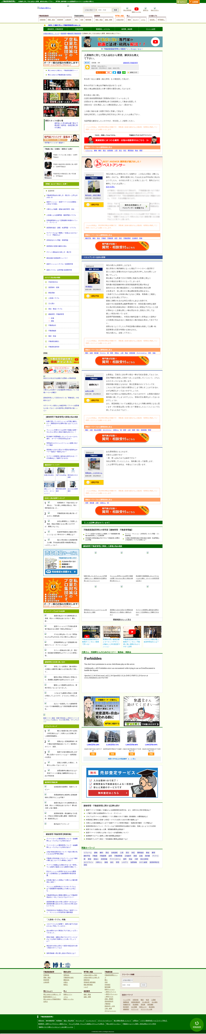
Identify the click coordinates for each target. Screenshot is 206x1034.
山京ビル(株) (89, 391)
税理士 (66, 984)
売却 (81, 20)
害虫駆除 (135, 1004)
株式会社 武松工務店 (93, 195)
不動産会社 (52, 325)
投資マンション (110, 989)
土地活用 (68, 20)
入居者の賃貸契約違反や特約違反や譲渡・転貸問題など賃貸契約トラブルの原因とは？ (142, 539)
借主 (137, 430)
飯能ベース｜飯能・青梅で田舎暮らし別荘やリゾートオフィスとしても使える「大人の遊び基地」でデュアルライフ (61, 719)
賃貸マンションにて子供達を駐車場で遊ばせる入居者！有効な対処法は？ (61, 627)
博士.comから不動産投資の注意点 (59, 75)
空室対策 (43, 20)
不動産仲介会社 (69, 977)
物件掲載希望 (50, 1020)
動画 (129, 20)
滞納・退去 (51, 20)
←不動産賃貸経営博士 (8, 1)
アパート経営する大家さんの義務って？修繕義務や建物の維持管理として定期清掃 (102, 534)
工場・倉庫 (108, 1008)
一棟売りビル (109, 996)
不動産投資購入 (53, 341)
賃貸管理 (60, 20)
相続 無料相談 (88, 984)
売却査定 (107, 984)
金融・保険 (108, 20)
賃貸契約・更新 (53, 287)
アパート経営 (150, 29)
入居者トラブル (53, 298)
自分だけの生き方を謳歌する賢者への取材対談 (59, 378)
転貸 (147, 1000)
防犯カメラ (143, 1007)
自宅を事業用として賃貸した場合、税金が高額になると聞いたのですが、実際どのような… (61, 523)
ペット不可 (126, 1000)
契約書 (96, 353)
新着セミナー (68, 994)
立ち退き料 (145, 1002)
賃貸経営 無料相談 (89, 982)
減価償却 (126, 1009)
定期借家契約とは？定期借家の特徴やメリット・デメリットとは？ (61, 643)
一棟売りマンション (111, 994)
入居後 (153, 1000)
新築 (140, 238)
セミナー (136, 20)
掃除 (52, 321)
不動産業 (110, 238)
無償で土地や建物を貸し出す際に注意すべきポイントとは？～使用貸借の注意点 (61, 754)
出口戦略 (134, 1007)
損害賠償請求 (135, 1002)
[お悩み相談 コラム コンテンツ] (90, 10)
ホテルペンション (110, 1011)
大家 (91, 430)
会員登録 (195, 2)
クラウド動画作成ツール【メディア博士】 (153, 1020)
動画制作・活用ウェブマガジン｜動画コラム (52, 1024)
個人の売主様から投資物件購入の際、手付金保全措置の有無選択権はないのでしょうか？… (61, 542)
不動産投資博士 (79, 16)
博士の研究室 (127, 10)
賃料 (149, 353)
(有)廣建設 (88, 286)
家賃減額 (150, 1004)
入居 (116, 150)
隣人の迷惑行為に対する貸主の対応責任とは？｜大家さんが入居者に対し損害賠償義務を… (61, 733)
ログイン (183, 2)
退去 (104, 150)
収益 (154, 353)
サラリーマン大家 (146, 1009)
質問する (145, 10)
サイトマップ (80, 1020)
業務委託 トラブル (103, 29)
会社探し (152, 20)
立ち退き (51, 303)
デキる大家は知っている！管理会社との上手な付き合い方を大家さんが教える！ (61, 635)
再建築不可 (126, 1004)
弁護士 (66, 982)
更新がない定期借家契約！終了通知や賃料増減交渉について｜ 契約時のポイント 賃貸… (61, 744)
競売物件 (126, 1007)
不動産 (103, 238)
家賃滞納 (51, 293)
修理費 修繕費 (126, 29)
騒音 (142, 1000)
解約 (99, 150)
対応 (124, 150)
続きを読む (110, 187)
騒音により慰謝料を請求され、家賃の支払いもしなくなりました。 (61, 686)
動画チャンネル (136, 12)
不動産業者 (127, 238)
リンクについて (91, 1020)
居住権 (143, 1004)
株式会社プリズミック (61, 824)
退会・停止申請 (69, 1020)
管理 (86, 503)
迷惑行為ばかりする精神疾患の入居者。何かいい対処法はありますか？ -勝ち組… (61, 618)
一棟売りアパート (110, 992)
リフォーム (89, 150)
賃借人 (117, 353)
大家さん (116, 430)
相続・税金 (99, 20)
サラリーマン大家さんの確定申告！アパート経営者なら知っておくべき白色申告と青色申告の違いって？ (61, 408)
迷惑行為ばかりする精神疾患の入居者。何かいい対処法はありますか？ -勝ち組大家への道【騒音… (61, 805)
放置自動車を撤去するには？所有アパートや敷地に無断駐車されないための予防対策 (61, 773)
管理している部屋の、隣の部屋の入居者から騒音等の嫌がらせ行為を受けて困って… (61, 669)
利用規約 (59, 1020)
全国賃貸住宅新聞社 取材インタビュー (61, 788)
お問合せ (136, 1020)
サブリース (134, 1009)
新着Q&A (87, 980)
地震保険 (134, 862)
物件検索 (88, 20)
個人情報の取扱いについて (122, 1020)
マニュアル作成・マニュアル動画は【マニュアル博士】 (87, 1024)
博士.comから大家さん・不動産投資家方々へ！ (63, 70)
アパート (103, 353)
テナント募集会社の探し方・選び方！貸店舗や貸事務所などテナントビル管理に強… (61, 652)
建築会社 (66, 980)
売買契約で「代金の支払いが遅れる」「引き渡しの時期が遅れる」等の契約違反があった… (61, 505)
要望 (140, 150)
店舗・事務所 (109, 999)
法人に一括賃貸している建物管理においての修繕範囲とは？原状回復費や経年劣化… (61, 706)
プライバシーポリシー (105, 1020)
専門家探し (161, 20)
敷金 (136, 150)
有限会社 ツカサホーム (93, 473)
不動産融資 (52, 331)
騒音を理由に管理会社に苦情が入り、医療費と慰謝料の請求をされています (61, 678)
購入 (76, 20)
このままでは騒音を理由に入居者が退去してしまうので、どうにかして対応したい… (61, 695)
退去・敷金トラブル (55, 309)
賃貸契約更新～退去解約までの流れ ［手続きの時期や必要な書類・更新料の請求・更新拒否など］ (61, 816)
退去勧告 (152, 1007)
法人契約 (154, 1002)
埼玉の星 (101, 66)
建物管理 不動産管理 (55, 29)
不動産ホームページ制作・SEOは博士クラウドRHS (139, 1024)
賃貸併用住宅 (154, 862)
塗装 (85, 865)
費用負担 (131, 150)
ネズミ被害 (143, 862)
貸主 (120, 150)
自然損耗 (110, 150)
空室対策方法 (53, 282)
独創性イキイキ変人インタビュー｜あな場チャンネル (56, 1027)
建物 (95, 150)
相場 (133, 430)
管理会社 (66, 975)
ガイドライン (107, 430)
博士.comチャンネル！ (113, 1024)
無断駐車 (126, 1002)
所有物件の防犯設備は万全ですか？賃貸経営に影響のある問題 (102, 539)
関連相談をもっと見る (122, 620)
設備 (91, 353)
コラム (143, 20)
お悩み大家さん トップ (51, 33)
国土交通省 (97, 430)
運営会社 (41, 1020)
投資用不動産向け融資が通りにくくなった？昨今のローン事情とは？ (62, 533)
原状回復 (132, 353)
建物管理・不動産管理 (56, 314)
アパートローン (142, 353)
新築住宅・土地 (110, 1006)
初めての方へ (155, 10)
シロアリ (125, 862)
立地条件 (135, 238)
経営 (116, 238)
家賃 (111, 353)
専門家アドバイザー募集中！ (55, 143)
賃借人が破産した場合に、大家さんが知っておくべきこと (62, 764)
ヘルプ (86, 987)
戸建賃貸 (107, 1004)
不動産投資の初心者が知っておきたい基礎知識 (62, 514)
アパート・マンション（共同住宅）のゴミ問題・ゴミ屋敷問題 (142, 534)
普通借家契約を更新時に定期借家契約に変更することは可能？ (61, 796)
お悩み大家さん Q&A (90, 975)
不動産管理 (79, 29)
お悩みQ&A (120, 20)
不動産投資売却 (53, 347)
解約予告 (88, 238)
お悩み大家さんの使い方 (91, 977)
